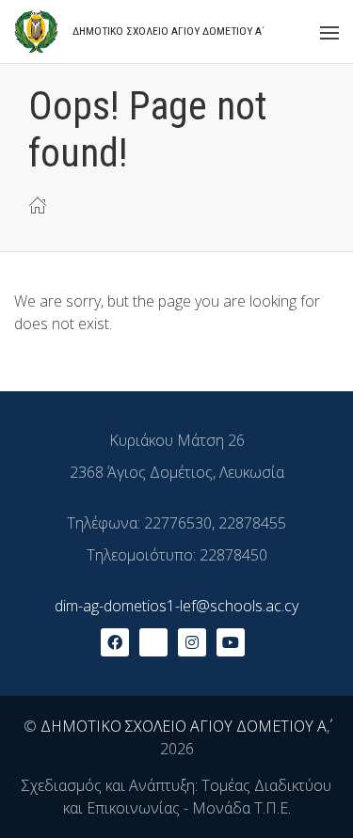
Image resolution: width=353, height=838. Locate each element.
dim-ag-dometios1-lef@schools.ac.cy (176, 605)
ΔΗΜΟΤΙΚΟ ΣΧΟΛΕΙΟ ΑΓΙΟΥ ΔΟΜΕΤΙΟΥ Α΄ (183, 726)
